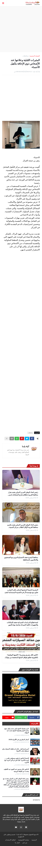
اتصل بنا (17, 843)
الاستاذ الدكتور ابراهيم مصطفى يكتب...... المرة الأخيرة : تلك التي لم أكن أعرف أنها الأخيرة (16, 760)
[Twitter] (27, 438)
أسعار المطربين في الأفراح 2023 (19, 740)
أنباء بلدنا (25, 446)
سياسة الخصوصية (23, 840)
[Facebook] (32, 438)
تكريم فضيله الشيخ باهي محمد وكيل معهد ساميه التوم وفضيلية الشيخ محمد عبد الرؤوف (16, 731)
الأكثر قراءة (34, 724)
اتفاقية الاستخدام (10, 840)
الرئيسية (34, 840)
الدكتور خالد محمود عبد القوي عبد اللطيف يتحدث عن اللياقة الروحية (16, 770)
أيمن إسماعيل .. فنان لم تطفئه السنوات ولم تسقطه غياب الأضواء (15, 750)
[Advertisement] (21, 29)
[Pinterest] (22, 438)
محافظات (25, 56)
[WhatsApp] (17, 438)
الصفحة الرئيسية (35, 56)
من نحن (24, 843)
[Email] (12, 438)
